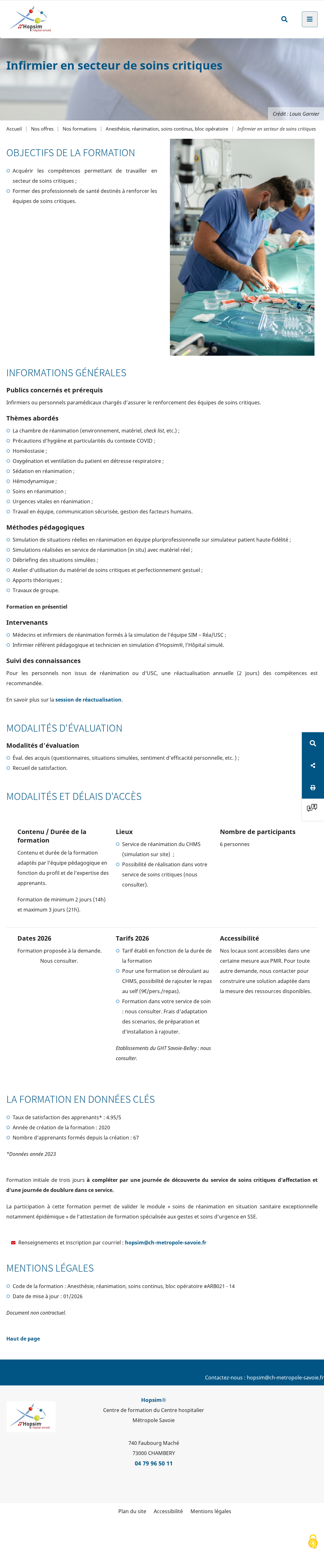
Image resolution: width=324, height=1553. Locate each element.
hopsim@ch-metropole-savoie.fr (165, 1242)
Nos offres (42, 129)
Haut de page (23, 1338)
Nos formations (80, 129)
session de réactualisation (88, 699)
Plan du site (132, 1511)
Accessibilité (168, 1511)
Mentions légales (210, 1511)
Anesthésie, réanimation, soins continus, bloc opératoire (167, 129)
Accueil (14, 129)
